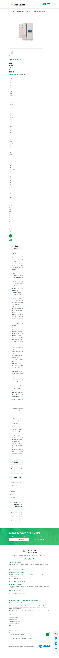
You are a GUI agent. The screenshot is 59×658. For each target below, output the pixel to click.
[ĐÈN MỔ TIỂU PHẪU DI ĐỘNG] (21, 512)
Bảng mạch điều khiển (16, 470)
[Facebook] (56, 638)
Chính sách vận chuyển (14, 621)
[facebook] (25, 558)
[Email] (56, 649)
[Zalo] (56, 643)
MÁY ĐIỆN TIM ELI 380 (16, 514)
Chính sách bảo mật (14, 628)
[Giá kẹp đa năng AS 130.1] (11, 468)
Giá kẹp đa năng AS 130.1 (11, 470)
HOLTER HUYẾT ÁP (11, 514)
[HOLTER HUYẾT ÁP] (11, 512)
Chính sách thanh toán (14, 619)
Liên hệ (30, 638)
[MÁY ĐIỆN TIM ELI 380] (16, 512)
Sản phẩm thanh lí (28, 11)
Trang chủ (11, 11)
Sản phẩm (19, 11)
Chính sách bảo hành (14, 617)
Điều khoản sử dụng (14, 625)
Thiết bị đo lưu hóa (21, 470)
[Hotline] (56, 633)
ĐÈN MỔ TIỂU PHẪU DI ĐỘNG (21, 514)
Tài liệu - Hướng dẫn (14, 623)
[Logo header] (17, 4)
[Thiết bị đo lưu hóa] (21, 468)
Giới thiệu (18, 638)
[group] (26, 31)
